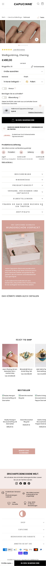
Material (5, 77)
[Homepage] (22, 4)
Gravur (11, 88)
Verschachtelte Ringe (15, 17)
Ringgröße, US (7, 66)
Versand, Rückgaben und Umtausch (23, 192)
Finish (26, 77)
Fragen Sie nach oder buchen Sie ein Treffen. (23, 205)
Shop (23, 522)
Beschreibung (23, 174)
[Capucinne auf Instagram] (16, 483)
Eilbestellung (13, 97)
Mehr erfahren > (7, 162)
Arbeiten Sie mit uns (23, 544)
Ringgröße (23, 180)
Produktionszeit (23, 185)
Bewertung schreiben (24, 452)
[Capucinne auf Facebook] (20, 483)
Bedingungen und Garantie (23, 537)
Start (3, 17)
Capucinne (23, 529)
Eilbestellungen (23, 199)
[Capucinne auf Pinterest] (29, 483)
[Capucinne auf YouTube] (25, 483)
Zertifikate (23, 212)
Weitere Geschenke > (35, 112)
